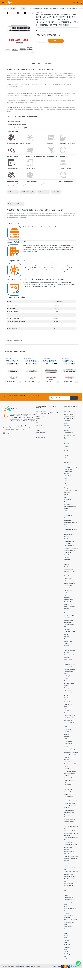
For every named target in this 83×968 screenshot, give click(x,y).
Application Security (69, 810)
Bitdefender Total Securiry (71, 467)
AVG (65, 460)
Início (5, 8)
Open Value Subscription (70, 764)
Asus (65, 906)
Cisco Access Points (69, 715)
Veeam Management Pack (71, 752)
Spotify (66, 488)
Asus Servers (67, 913)
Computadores (68, 520)
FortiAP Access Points (48, 247)
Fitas (65, 639)
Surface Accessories (69, 780)
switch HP (66, 734)
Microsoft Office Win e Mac (43, 414)
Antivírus (38, 418)
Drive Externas (68, 578)
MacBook (66, 527)
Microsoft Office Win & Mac (71, 410)
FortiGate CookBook (52, 95)
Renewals (66, 757)
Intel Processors (68, 893)
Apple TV (66, 942)
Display (66, 951)
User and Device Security (71, 801)
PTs (65, 441)
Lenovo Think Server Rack (71, 871)
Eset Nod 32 (67, 462)
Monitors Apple (68, 940)
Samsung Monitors (69, 851)
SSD (65, 580)
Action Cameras (68, 659)
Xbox (65, 483)
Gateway (66, 688)
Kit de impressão (68, 515)
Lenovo (66, 865)
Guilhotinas (67, 629)
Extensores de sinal (69, 683)
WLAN (65, 904)
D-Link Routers (68, 840)
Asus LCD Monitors (69, 922)
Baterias (66, 697)
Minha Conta (53, 410)
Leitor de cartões (68, 569)
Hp (65, 725)
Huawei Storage (68, 902)
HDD (65, 958)
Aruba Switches (68, 926)
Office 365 (67, 412)
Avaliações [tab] (47, 63)
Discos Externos (68, 576)
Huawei (66, 895)
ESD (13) (66, 766)
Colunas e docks (68, 643)
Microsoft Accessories (70, 771)
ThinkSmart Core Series (70, 879)
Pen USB (66, 557)
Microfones (67, 648)
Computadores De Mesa (70, 529)
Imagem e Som (68, 641)
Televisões (67, 657)
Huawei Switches (68, 897)
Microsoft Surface (69, 778)
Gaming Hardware (40, 432)
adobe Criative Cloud (69, 476)
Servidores (38, 428)
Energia (38, 430)
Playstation (67, 485)
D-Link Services (68, 847)
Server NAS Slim (68, 824)
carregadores (67, 552)
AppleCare (67, 947)
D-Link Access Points (69, 830)
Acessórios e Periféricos (70, 550)
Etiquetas (66, 636)
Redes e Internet (68, 671)
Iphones (66, 494)
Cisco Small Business (69, 717)
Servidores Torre (68, 602)
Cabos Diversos (68, 554)
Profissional (67, 420)
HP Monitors (67, 731)
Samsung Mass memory (70, 863)
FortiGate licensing (13, 191)
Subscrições (39, 425)
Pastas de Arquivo (69, 624)
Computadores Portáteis (70, 522)
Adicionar (57, 40)
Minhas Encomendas (55, 412)
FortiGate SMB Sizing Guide (28, 191)
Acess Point (67, 680)
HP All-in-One (67, 729)
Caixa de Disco (68, 590)
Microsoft (66, 473)
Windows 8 (67, 428)
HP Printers (67, 736)
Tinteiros (66, 517)
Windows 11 (67, 425)
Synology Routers (69, 821)
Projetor (66, 662)
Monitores (66, 536)
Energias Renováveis (69, 702)
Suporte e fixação (69, 562)
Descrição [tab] (36, 63)
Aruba (65, 924)
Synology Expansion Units (71, 826)
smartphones (67, 492)
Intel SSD (66, 890)
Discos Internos (68, 585)
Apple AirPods (68, 945)
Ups (65, 699)
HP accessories (68, 743)
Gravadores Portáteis (69, 664)
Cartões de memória (69, 583)
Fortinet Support (14, 107)
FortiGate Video (56, 191)
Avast (65, 448)
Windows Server (40, 416)
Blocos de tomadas (69, 615)
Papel (65, 613)
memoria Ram (67, 588)
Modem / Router (68, 676)
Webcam (66, 564)
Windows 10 (67, 423)
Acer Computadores (69, 954)
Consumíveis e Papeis (70, 611)
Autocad (66, 443)
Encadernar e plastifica (70, 631)
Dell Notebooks (68, 789)
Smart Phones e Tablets (70, 490)
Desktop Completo (69, 534)
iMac (65, 524)
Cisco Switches (68, 720)
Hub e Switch (67, 690)
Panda (66, 455)
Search (74, 2)
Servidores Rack (68, 599)
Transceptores (68, 604)
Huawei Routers (68, 899)
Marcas (66, 706)
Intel (65, 881)
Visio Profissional (68, 414)
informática (67, 504)
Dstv (65, 480)
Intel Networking (68, 883)
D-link (65, 829)
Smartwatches (67, 499)
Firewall (13, 8)
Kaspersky (67, 465)
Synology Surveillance (70, 817)
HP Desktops (67, 727)
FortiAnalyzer (47, 284)
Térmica (66, 508)
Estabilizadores (68, 704)
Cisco (65, 708)
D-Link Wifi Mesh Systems (71, 837)
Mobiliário (66, 608)
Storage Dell (67, 794)
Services (66, 768)
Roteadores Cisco (69, 713)
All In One (66, 539)
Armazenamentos (68, 574)
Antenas (66, 685)
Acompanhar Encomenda (56, 414)
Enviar (74, 398)
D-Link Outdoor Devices (70, 844)
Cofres (66, 634)
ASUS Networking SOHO (70, 919)
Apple (65, 933)
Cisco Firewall (67, 710)
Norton (66, 453)
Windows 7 (67, 430)
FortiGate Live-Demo (43, 191)
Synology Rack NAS (69, 819)
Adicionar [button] (19, 382)
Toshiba (66, 956)
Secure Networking (69, 812)
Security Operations (69, 803)
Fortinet (23, 8)
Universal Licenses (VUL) (70, 754)
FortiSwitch (33, 226)
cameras (66, 645)
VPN (65, 673)
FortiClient (29, 264)
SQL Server (67, 439)
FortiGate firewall (23, 93)
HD (65, 595)
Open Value (67, 761)
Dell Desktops (67, 787)
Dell (65, 782)
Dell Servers (67, 784)
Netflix (66, 478)
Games (66, 531)
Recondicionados (40, 437)
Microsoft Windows (41, 411)
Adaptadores (67, 559)
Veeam (66, 746)
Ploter (65, 510)
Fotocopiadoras (68, 513)
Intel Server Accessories (70, 888)
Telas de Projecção (69, 654)
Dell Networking (68, 791)
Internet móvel (68, 692)
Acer (65, 949)
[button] (32, 13)
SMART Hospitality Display (71, 856)
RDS (65, 457)
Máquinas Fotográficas (70, 669)
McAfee (66, 450)
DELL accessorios (68, 796)
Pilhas (65, 627)
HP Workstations (68, 741)
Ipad (65, 497)
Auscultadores (68, 566)
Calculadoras (67, 617)
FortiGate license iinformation (15, 204)
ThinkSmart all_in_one (69, 876)
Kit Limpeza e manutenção (71, 548)
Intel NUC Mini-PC (68, 885)
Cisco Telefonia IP (69, 722)
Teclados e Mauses (69, 571)
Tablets (66, 502)
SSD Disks (67, 854)
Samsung (66, 849)
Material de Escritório (69, 606)
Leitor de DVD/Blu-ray (70, 666)
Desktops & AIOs (68, 874)
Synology (66, 815)
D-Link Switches (68, 842)
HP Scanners (67, 739)
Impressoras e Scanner (70, 506)
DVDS (65, 592)
